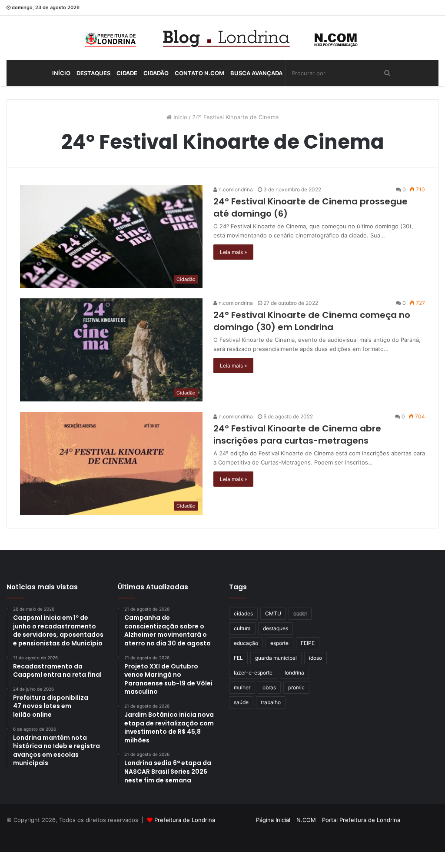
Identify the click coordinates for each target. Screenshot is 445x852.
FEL (238, 658)
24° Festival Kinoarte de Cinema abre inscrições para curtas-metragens (297, 434)
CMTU (273, 613)
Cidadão (156, 73)
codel (300, 613)
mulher (242, 687)
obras (269, 687)
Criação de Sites (222, 836)
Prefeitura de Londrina (184, 819)
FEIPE (308, 643)
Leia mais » (233, 252)
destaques (275, 628)
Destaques (93, 73)
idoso (315, 658)
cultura (242, 628)
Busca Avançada (256, 73)
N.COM (306, 819)
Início (61, 73)
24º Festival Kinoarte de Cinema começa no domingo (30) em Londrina (311, 321)
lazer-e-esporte (253, 672)
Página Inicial (273, 819)
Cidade (126, 73)
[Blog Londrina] (222, 37)
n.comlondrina (235, 189)
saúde (241, 702)
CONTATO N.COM (199, 73)
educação (246, 643)
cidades (243, 613)
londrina (294, 672)
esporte (279, 643)
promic (296, 687)
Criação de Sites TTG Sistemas (422, 821)
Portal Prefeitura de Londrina (361, 819)
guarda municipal (276, 658)
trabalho (271, 702)
